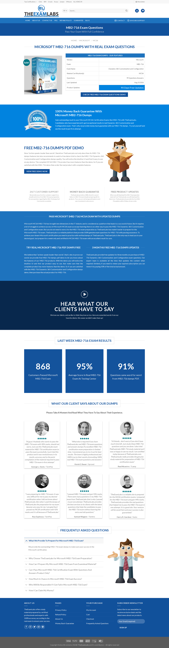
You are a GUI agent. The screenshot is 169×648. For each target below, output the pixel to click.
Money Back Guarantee (64, 623)
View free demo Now (36, 171)
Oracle (50, 2)
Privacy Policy (60, 610)
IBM (45, 2)
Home (27, 20)
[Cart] (143, 11)
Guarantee (78, 20)
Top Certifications (30, 2)
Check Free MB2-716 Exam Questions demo (104, 94)
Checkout (90, 619)
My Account (91, 610)
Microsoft (84, 40)
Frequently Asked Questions (97, 623)
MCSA (95, 40)
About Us (36, 20)
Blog (87, 20)
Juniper (62, 2)
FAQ (55, 20)
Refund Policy (66, 20)
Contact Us (47, 20)
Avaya (56, 2)
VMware (69, 2)
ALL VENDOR (77, 2)
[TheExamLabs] (41, 10)
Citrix (40, 2)
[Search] (126, 11)
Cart (88, 614)
